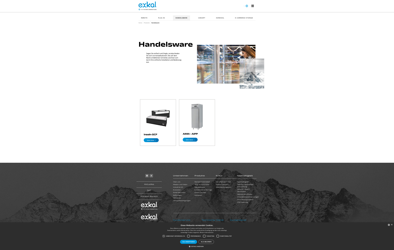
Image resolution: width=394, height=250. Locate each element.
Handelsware (181, 18)
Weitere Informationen (206, 232)
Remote (144, 18)
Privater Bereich (149, 196)
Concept (201, 18)
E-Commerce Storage (244, 18)
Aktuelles (149, 184)
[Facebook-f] (151, 175)
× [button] (391, 224)
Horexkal (220, 18)
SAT (149, 190)
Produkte (200, 176)
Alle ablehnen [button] (206, 242)
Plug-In (161, 18)
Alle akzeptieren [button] (188, 242)
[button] (197, 246)
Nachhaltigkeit (245, 176)
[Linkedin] (147, 175)
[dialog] (197, 236)
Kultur (219, 176)
